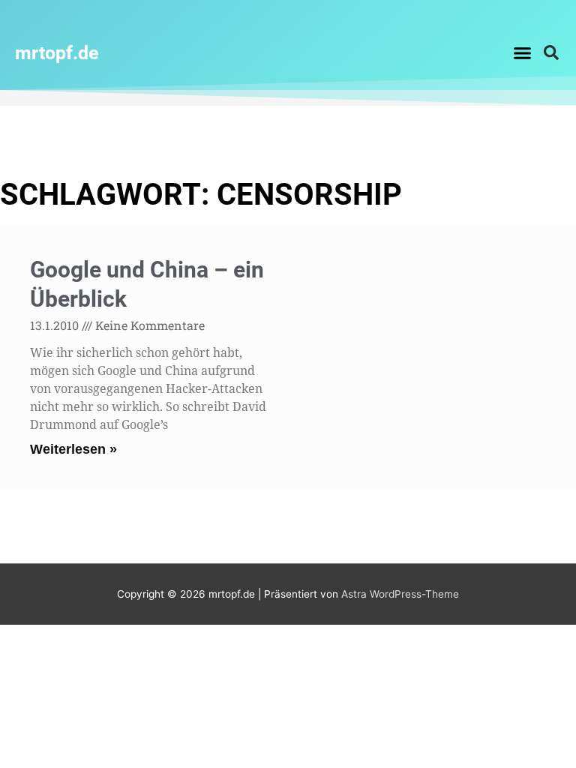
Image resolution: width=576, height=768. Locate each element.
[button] (522, 52)
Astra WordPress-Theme (400, 594)
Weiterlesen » (73, 449)
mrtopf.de (57, 53)
